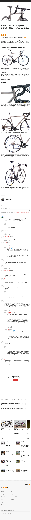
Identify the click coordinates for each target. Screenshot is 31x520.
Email (5, 257)
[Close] (27, 251)
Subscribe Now (15, 265)
